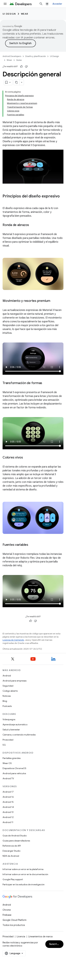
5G (4, 744)
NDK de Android (11, 855)
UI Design (9, 13)
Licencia (21, 936)
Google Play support (13, 879)
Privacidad (8, 739)
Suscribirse (56, 944)
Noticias (7, 695)
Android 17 (8, 791)
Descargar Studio (11, 850)
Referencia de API (12, 845)
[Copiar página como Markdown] (17, 82)
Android (7, 675)
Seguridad (8, 685)
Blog (5, 701)
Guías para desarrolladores (16, 840)
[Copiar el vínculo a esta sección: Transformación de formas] (45, 383)
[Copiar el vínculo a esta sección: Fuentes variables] (31, 545)
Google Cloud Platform (14, 920)
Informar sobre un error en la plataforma (23, 869)
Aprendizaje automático (15, 724)
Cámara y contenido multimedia (19, 734)
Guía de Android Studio (15, 835)
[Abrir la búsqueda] (41, 4)
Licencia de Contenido (13, 640)
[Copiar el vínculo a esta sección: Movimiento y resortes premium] (53, 301)
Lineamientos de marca (40, 936)
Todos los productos (14, 925)
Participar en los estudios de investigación (24, 884)
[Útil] (21, 66)
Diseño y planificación (35, 56)
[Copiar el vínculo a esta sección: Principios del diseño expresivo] (6, 201)
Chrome (7, 909)
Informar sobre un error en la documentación (25, 874)
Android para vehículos (14, 773)
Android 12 (8, 817)
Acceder (57, 3)
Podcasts (7, 706)
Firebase (7, 914)
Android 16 (8, 796)
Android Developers (12, 56)
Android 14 (8, 807)
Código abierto (10, 690)
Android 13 (8, 812)
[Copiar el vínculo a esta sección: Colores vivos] (26, 458)
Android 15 (8, 802)
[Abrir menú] (5, 4)
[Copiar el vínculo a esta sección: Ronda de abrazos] (32, 225)
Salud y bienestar (11, 729)
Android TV (8, 778)
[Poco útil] (26, 66)
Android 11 (8, 822)
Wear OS (7, 763)
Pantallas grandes (12, 758)
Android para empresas (14, 680)
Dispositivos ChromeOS (14, 768)
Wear (24, 13)
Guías (19, 60)
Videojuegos (9, 719)
